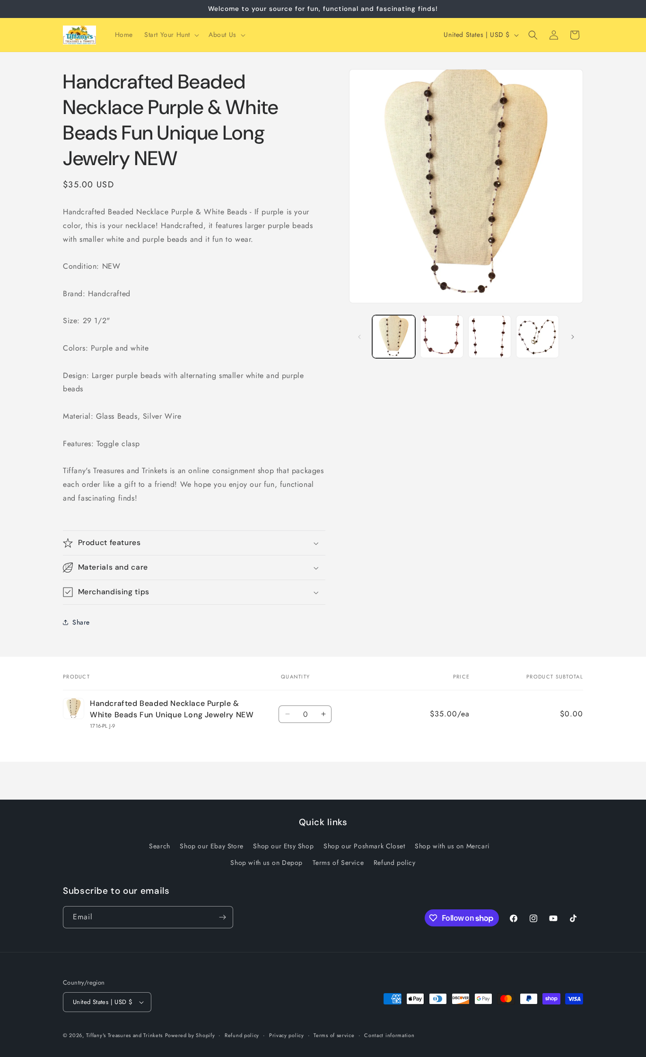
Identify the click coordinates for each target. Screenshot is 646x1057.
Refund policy (395, 862)
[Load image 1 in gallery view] (393, 336)
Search (159, 846)
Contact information (389, 1035)
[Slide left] (359, 336)
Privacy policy (286, 1035)
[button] (171, 34)
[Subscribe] (222, 917)
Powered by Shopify (190, 1035)
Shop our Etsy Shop (283, 846)
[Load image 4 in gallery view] (537, 336)
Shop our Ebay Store (211, 846)
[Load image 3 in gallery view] (489, 336)
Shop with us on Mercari (452, 846)
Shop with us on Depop (266, 862)
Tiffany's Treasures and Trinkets (124, 1035)
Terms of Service (338, 862)
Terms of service (334, 1035)
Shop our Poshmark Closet (364, 846)
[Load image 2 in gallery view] (441, 336)
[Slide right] (572, 336)
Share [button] (81, 622)
